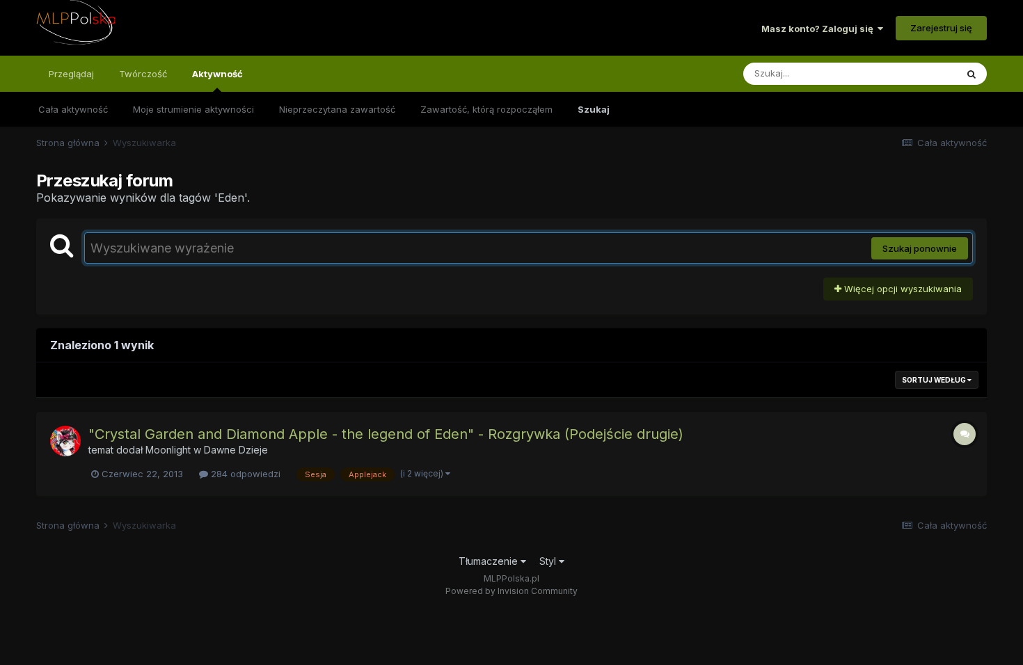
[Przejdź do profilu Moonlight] (65, 441)
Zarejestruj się (941, 27)
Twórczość (143, 73)
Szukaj (594, 109)
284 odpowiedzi (244, 473)
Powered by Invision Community (511, 591)
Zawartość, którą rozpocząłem (486, 109)
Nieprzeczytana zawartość (337, 109)
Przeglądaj (71, 73)
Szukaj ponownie (919, 248)
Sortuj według (934, 380)
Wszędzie (916, 73)
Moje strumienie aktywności (193, 109)
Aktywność (217, 73)
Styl (549, 561)
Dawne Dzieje (236, 450)
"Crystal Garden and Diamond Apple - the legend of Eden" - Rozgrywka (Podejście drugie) (385, 434)
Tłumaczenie (490, 561)
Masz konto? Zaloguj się (819, 28)
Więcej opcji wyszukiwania (901, 288)
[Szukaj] (971, 74)
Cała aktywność (73, 109)
